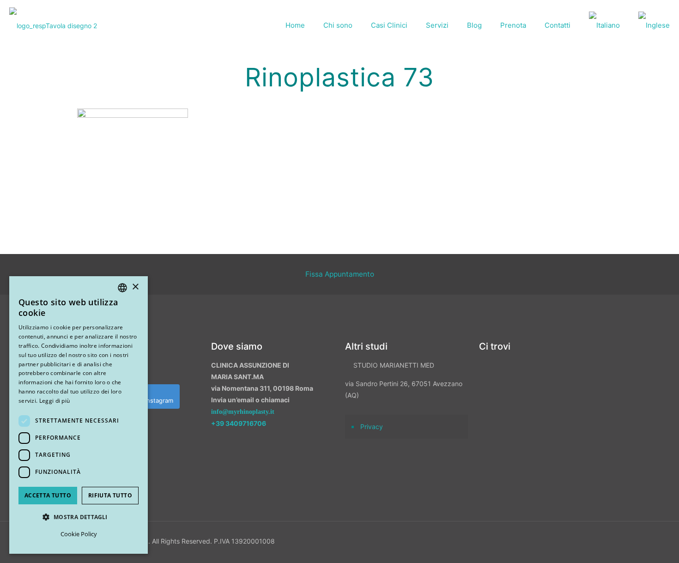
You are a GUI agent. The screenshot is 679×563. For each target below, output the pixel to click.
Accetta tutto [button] (47, 495)
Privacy (371, 426)
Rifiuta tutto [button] (110, 495)
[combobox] (122, 287)
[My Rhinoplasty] (53, 25)
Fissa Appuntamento (339, 274)
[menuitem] (604, 25)
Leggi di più (54, 401)
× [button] (135, 287)
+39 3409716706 (238, 423)
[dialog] (78, 415)
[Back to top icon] (623, 544)
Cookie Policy (79, 534)
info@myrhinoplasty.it (242, 411)
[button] (78, 517)
